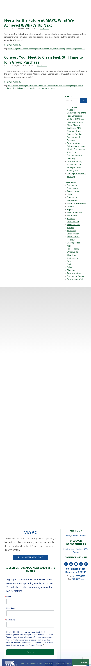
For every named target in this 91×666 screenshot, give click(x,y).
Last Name (10, 620)
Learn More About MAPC (31, 557)
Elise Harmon (44, 29)
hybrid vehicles (79, 49)
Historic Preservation (76, 203)
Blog (69, 663)
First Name (10, 608)
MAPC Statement (74, 212)
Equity (69, 264)
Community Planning (76, 276)
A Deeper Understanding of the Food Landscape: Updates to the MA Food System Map (76, 116)
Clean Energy (73, 255)
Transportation (74, 273)
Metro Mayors (73, 215)
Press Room (59, 663)
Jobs (22, 663)
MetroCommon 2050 (34, 663)
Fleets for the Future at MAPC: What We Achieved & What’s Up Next (39, 23)
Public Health (73, 248)
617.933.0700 (79, 576)
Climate (70, 206)
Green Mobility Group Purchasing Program (62, 86)
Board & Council (78, 535)
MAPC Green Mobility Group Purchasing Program (37, 88)
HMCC (70, 194)
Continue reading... (12, 45)
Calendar (48, 663)
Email (8, 596)
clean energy (13, 49)
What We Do (72, 252)
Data (69, 261)
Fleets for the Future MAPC (36, 86)
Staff (68, 535)
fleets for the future (44, 49)
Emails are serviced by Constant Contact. (26, 645)
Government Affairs (75, 279)
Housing (71, 239)
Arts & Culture (73, 236)
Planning (71, 270)
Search (84, 662)
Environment (72, 258)
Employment (69, 549)
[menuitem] (22, 663)
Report (70, 209)
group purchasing (58, 49)
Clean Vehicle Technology (27, 49)
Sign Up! (30, 652)
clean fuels (70, 49)
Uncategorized (73, 242)
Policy (69, 267)
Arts (69, 246)
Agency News (73, 191)
